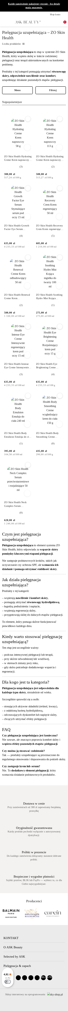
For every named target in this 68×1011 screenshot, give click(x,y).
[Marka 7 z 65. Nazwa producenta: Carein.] (52, 913)
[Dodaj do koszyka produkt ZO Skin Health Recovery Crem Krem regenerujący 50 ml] (59, 216)
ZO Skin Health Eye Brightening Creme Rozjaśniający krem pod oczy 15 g (48, 366)
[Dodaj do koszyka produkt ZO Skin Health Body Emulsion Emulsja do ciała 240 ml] (27, 424)
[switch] (8, 982)
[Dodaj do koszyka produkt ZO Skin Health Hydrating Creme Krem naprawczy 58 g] (27, 147)
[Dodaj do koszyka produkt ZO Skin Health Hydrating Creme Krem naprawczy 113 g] (59, 147)
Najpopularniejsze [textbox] (12, 102)
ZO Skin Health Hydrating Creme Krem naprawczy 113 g (50, 158)
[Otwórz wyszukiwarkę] (51, 22)
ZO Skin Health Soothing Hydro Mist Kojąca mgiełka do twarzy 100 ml (49, 297)
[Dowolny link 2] (49, 977)
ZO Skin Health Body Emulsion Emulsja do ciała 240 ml (18, 435)
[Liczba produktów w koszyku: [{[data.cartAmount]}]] (62, 22)
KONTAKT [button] (10, 938)
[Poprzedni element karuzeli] (3, 913)
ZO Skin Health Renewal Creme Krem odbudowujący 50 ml (17, 297)
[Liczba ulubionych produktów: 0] (56, 22)
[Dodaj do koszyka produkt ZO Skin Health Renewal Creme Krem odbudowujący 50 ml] (27, 286)
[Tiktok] (37, 977)
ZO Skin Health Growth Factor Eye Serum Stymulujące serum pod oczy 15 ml (16, 227)
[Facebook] (18, 977)
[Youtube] (30, 977)
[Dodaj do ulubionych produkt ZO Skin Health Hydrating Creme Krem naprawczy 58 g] (28, 119)
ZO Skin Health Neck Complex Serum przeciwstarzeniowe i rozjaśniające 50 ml (15, 504)
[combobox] (34, 102)
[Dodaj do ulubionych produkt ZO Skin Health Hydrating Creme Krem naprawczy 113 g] (59, 119)
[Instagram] (24, 977)
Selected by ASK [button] (14, 956)
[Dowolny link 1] (43, 977)
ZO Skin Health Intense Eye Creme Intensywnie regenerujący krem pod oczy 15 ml (16, 366)
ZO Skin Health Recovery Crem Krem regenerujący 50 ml (49, 227)
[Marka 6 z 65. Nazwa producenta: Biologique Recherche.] (32, 913)
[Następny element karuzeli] (64, 913)
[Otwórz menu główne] (4, 22)
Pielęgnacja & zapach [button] (17, 966)
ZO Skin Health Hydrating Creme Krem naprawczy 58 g (18, 158)
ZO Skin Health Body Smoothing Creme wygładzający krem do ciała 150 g (47, 435)
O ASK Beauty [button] (12, 947)
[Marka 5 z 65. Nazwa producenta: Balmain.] (11, 913)
